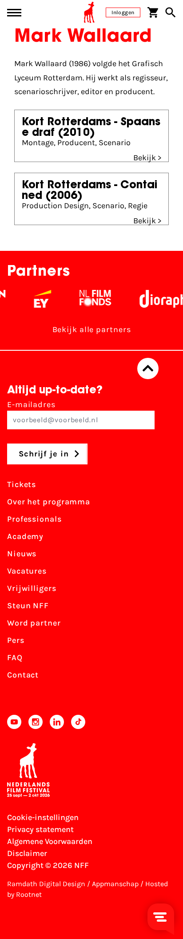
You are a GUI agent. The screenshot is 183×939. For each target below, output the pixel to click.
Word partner (34, 623)
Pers (15, 640)
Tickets (21, 484)
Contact (23, 675)
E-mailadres (31, 404)
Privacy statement (40, 829)
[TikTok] (78, 722)
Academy (25, 536)
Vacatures (27, 571)
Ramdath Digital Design (46, 884)
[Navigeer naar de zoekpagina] (170, 12)
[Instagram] (35, 722)
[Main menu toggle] (14, 12)
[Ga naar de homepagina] (89, 12)
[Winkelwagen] (152, 12)
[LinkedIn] (57, 722)
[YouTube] (14, 722)
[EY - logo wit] (39, 299)
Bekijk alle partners (91, 329)
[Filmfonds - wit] (92, 299)
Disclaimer (27, 853)
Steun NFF (28, 605)
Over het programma (48, 502)
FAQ (15, 657)
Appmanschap (115, 884)
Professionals (34, 519)
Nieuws (21, 554)
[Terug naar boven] (148, 368)
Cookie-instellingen (43, 817)
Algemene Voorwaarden (49, 841)
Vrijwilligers (31, 588)
